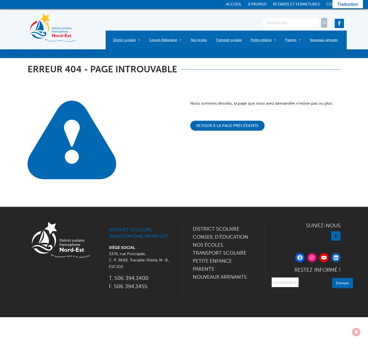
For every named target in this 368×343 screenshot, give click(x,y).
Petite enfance (261, 40)
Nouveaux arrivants (324, 40)
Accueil (234, 4)
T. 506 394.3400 (128, 278)
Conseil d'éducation (163, 40)
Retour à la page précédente (227, 125)
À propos (257, 4)
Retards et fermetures (296, 4)
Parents (290, 40)
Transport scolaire (229, 40)
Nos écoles (199, 40)
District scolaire (124, 40)
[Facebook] (339, 22)
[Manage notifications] (356, 332)
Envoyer (342, 283)
